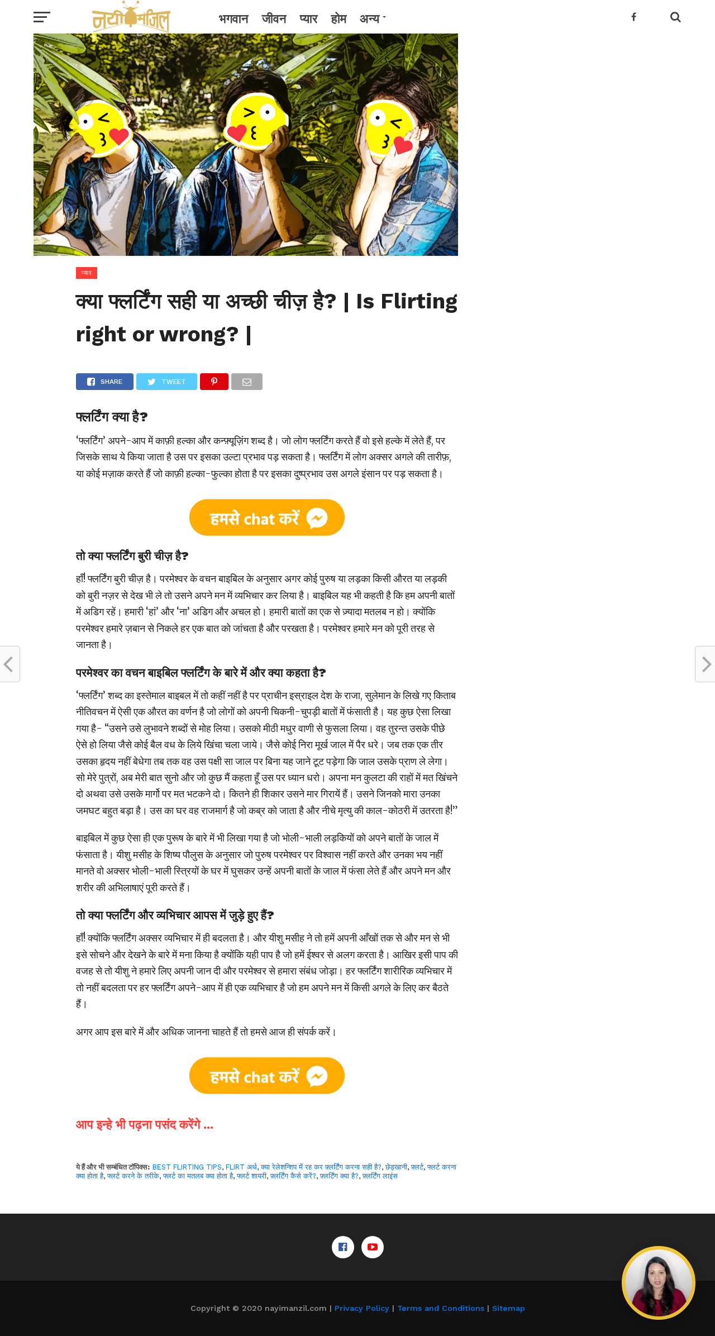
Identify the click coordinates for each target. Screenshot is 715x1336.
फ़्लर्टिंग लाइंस (380, 1176)
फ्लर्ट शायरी (251, 1176)
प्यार (309, 19)
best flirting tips (187, 1167)
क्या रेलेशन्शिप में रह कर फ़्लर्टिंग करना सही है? (321, 1167)
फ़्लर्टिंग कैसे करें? (293, 1176)
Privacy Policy (362, 1308)
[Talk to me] (658, 1283)
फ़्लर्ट (417, 1167)
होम (338, 19)
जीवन (274, 19)
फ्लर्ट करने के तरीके (133, 1176)
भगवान (234, 19)
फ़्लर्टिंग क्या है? (339, 1176)
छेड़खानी (396, 1167)
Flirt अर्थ (241, 1167)
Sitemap (508, 1308)
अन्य (369, 19)
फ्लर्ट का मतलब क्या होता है (198, 1176)
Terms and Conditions (440, 1308)
